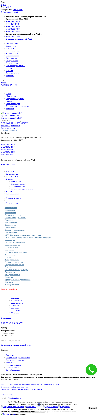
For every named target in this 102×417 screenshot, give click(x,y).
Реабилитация (11, 255)
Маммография (11, 232)
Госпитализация (13, 103)
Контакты (10, 75)
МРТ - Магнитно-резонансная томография (23, 235)
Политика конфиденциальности (14, 387)
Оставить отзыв (12, 73)
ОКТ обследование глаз (15, 242)
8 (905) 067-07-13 (8, 154)
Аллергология (11, 207)
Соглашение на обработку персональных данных (22, 389)
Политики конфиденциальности (31, 412)
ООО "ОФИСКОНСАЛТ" (12, 323)
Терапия (8, 267)
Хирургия (9, 282)
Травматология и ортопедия (16, 269)
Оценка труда (7, 394)
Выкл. (20, 9)
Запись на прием (8, 128)
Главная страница (13, 198)
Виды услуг (11, 46)
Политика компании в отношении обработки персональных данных (30, 384)
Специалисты (12, 61)
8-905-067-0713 (12, 24)
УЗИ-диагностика (12, 274)
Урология (9, 277)
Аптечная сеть (12, 53)
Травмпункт (10, 272)
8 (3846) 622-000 (13, 36)
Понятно (92, 408)
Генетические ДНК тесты (15, 217)
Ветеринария (11, 58)
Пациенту (10, 179)
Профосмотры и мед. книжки (17, 252)
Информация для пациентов (18, 357)
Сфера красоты (12, 51)
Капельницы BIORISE (15, 65)
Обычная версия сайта (10, 12)
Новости (9, 70)
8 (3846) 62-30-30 (13, 21)
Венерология (10, 212)
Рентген (8, 257)
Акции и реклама (13, 365)
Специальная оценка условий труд (15, 345)
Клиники (10, 48)
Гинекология (10, 220)
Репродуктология (12, 260)
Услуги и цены (12, 63)
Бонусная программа (15, 98)
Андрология (10, 210)
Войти (3, 82)
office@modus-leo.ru (15, 398)
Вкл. (15, 9)
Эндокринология (12, 284)
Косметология (11, 227)
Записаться (5, 125)
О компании (6, 318)
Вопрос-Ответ (12, 43)
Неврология (10, 240)
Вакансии (10, 108)
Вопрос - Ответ (12, 194)
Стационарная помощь (14, 264)
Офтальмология (11, 247)
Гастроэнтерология (13, 215)
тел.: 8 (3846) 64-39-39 (10, 340)
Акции (9, 68)
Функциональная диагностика (17, 279)
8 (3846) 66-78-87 (13, 29)
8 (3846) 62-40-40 (13, 26)
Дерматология (11, 222)
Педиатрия (9, 250)
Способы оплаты (13, 370)
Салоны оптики (12, 56)
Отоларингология (12, 245)
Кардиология (10, 225)
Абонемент (10, 101)
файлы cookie (48, 402)
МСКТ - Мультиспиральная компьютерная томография (28, 237)
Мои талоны (11, 96)
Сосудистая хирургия (14, 262)
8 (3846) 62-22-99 (13, 31)
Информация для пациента (17, 106)
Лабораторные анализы (15, 230)
